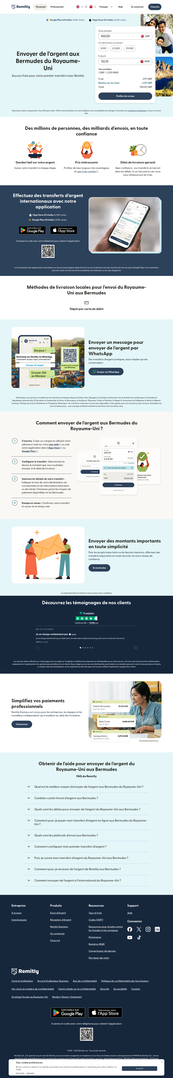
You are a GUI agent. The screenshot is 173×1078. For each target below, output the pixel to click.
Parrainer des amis (99, 958)
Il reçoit (102, 56)
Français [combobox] (103, 7)
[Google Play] (32, 230)
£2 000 (116, 48)
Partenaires (95, 937)
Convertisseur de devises (102, 951)
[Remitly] (21, 7)
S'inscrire (154, 7)
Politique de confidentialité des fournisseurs (125, 981)
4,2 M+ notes (109, 20)
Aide (120, 7)
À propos (16, 913)
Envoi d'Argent (58, 913)
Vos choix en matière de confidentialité (32, 989)
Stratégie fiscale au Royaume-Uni (29, 997)
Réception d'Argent (60, 920)
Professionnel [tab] (57, 7)
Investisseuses (19, 920)
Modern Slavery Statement (67, 997)
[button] (79, 7)
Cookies (135, 989)
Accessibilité (120, 989)
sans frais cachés (87, 171)
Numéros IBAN (96, 944)
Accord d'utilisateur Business (53, 981)
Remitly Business (59, 927)
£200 (103, 48)
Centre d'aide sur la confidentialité (77, 989)
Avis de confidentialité (85, 981)
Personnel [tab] (41, 7)
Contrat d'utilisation (22, 981)
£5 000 (129, 48)
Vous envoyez (105, 31)
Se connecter (137, 7)
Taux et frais (95, 913)
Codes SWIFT (96, 920)
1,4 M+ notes (67, 20)
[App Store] (63, 230)
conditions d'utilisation (137, 111)
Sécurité (104, 989)
